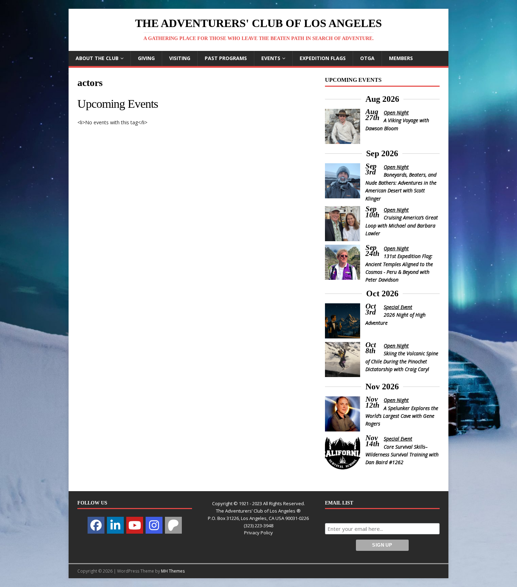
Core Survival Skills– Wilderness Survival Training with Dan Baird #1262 (402, 454)
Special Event (398, 307)
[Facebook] (96, 525)
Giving (146, 58)
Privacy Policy (258, 532)
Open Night (396, 112)
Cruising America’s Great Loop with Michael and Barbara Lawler (401, 225)
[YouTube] (134, 525)
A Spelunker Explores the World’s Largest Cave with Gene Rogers (402, 416)
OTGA (367, 58)
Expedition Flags (323, 58)
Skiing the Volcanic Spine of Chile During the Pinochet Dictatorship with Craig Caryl (402, 361)
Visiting (179, 58)
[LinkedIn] (115, 525)
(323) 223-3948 (258, 525)
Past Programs (226, 58)
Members (401, 58)
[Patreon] (173, 525)
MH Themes (173, 571)
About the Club (97, 58)
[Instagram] (154, 525)
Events (270, 58)
